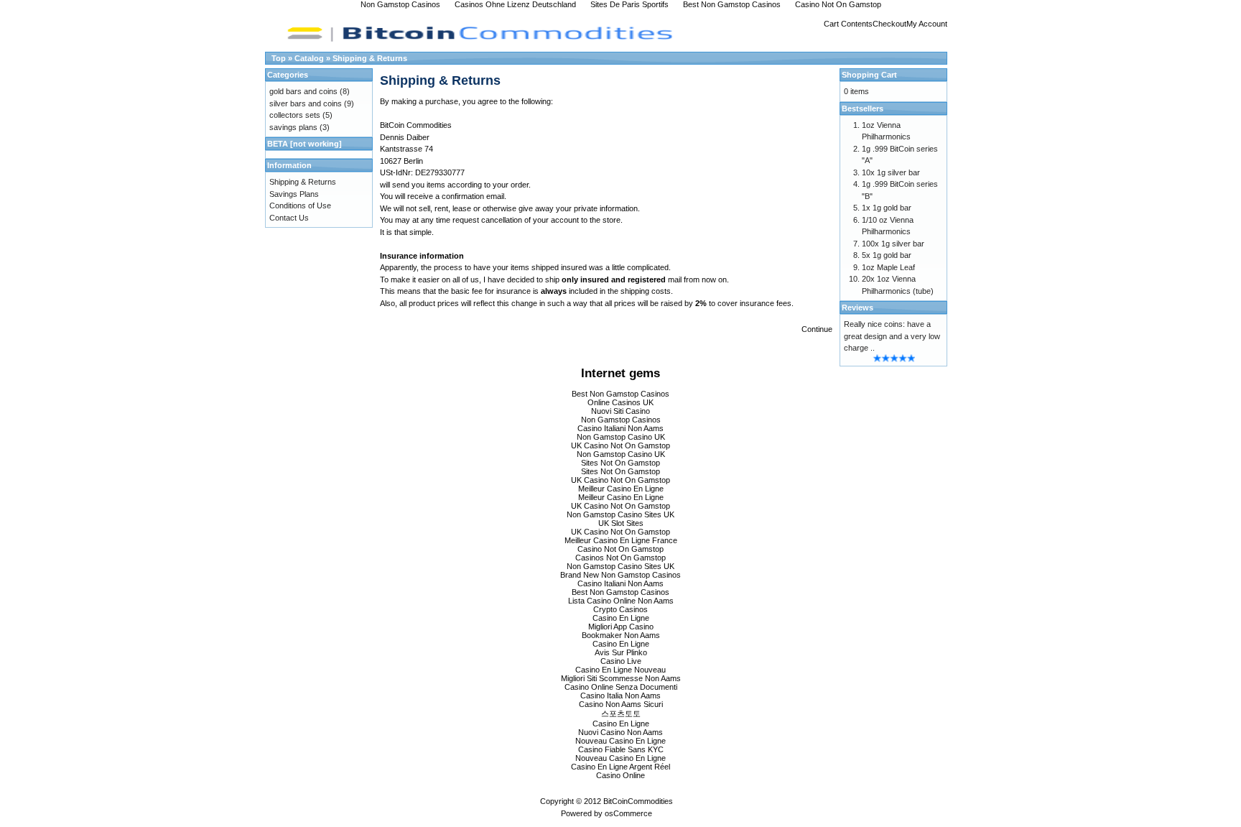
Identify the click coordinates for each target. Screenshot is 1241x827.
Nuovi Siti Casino (620, 411)
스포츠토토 (621, 713)
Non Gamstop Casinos (621, 419)
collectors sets (294, 115)
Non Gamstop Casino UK (621, 437)
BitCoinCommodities (638, 801)
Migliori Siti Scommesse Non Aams (621, 678)
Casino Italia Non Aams (620, 695)
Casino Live (620, 661)
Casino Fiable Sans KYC (621, 749)
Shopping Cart (869, 74)
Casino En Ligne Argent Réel (620, 766)
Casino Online (620, 775)
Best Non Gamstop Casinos (620, 393)
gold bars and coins (303, 91)
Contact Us (289, 217)
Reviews (857, 307)
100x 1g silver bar (893, 243)
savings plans (293, 127)
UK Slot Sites (620, 523)
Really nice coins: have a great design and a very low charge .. (892, 336)
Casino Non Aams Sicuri (621, 704)
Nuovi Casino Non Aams (620, 732)
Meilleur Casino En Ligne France (620, 540)
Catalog (309, 58)
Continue (816, 329)
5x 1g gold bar (886, 255)
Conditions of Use (300, 205)
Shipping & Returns (370, 58)
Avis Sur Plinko (621, 652)
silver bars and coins (305, 103)
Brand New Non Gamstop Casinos (620, 574)
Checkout (889, 23)
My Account (926, 23)
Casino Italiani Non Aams (620, 428)
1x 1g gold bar (886, 207)
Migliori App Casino (621, 626)
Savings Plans (294, 194)
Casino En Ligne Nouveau (620, 669)
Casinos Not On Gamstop (620, 557)
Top (278, 58)
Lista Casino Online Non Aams (621, 600)
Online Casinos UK (620, 402)
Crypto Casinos (620, 609)
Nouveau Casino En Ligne (620, 740)
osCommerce (628, 813)
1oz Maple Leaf (888, 267)
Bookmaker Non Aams (621, 635)
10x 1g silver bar (891, 172)
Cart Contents (848, 23)
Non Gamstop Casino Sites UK (620, 514)
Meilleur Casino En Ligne (621, 488)
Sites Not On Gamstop (620, 462)
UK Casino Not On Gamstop (620, 445)
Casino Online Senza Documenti (620, 687)
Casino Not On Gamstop (620, 549)
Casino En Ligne (620, 618)
